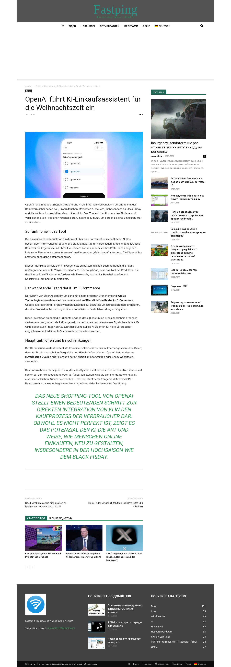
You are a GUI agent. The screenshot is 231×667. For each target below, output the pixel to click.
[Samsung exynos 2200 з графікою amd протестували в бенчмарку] (159, 233)
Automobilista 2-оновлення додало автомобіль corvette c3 (187, 182)
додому (28, 86)
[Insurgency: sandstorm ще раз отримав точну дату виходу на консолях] (178, 119)
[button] (202, 26)
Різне (146, 26)
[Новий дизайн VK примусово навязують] (96, 643)
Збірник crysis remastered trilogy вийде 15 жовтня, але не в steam (187, 306)
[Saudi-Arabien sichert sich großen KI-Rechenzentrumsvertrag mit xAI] (84, 538)
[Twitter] (36, 122)
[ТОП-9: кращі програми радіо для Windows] (96, 627)
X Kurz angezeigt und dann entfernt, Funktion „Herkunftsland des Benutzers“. (124, 557)
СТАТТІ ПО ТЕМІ (36, 518)
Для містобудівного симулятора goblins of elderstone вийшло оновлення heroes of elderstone (184, 253)
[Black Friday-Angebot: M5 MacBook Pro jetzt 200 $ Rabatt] (43, 538)
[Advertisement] (115, 55)
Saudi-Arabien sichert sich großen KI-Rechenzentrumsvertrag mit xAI (46, 504)
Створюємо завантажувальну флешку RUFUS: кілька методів (125, 609)
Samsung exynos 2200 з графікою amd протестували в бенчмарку (188, 232)
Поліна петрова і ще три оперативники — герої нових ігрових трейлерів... (187, 215)
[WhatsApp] (52, 122)
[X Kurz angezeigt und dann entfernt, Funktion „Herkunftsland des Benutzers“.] (124, 538)
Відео (72, 26)
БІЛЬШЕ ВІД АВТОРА (61, 518)
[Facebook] (28, 122)
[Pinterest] (44, 122)
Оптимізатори (110, 26)
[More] (59, 122)
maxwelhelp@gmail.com (61, 628)
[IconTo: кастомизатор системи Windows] (159, 274)
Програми (131, 26)
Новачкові (88, 26)
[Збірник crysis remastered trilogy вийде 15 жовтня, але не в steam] (159, 307)
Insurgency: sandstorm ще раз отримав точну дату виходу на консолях (176, 147)
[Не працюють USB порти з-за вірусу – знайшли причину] (159, 200)
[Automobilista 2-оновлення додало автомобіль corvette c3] (159, 183)
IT (63, 26)
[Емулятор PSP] (159, 290)
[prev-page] (27, 567)
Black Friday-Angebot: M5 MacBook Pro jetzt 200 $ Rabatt (115, 504)
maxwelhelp (156, 156)
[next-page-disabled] (33, 567)
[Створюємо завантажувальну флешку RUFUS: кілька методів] (96, 610)
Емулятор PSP (179, 286)
